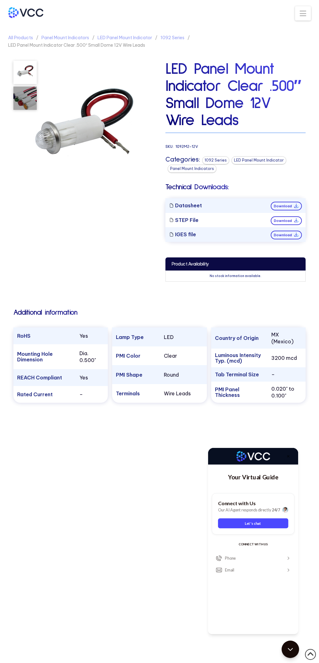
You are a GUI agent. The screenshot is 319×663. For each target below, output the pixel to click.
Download (283, 206)
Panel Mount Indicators (65, 37)
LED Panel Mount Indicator (125, 37)
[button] (303, 13)
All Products (20, 37)
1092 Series (172, 37)
